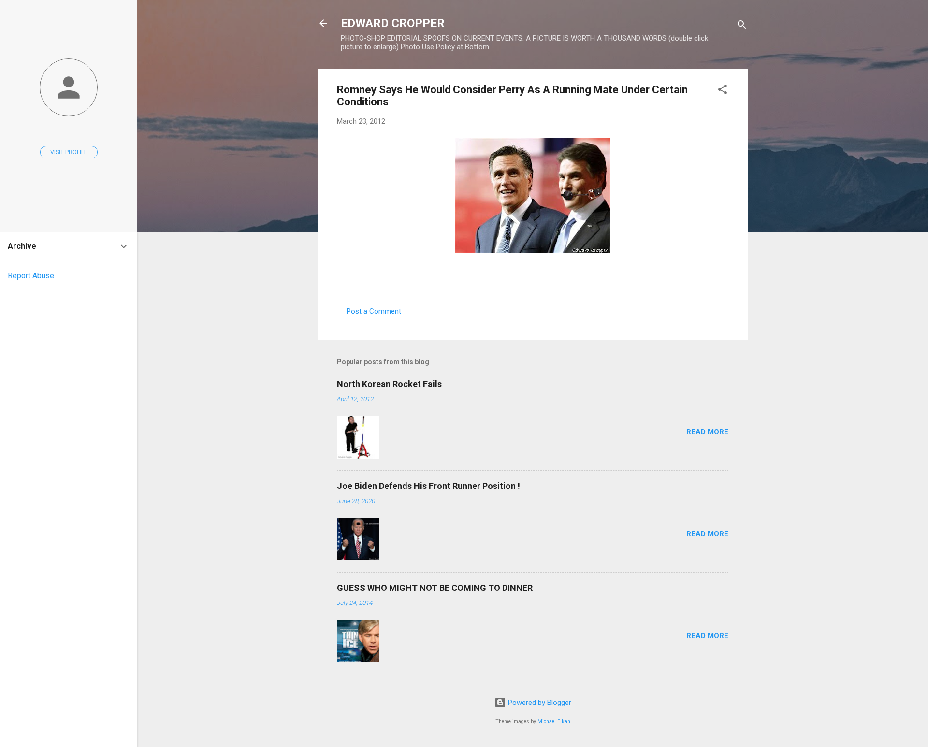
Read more (707, 432)
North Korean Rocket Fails (389, 384)
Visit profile (68, 152)
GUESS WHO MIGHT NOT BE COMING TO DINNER (435, 588)
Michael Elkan (553, 721)
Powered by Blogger (538, 702)
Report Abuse (31, 275)
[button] (722, 91)
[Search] (742, 26)
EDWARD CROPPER (393, 23)
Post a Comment (374, 311)
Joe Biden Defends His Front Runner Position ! (428, 486)
